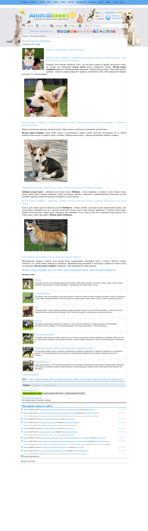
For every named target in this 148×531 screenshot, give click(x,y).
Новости (33, 2)
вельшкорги (88, 381)
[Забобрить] (101, 31)
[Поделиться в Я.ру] (84, 31)
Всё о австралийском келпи (49, 428)
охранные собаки (104, 379)
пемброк (76, 379)
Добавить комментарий (33, 398)
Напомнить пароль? (118, 18)
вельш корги (114, 381)
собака (45, 379)
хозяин (31, 379)
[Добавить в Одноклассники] (71, 31)
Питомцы (92, 2)
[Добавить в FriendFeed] (110, 31)
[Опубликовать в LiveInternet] (78, 31)
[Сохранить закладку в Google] (107, 31)
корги (56, 381)
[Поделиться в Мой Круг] (104, 31)
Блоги (56, 2)
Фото (49, 2)
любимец (37, 381)
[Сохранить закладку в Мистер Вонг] (114, 31)
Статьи (42, 2)
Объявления (81, 2)
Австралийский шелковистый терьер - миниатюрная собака (59, 409)
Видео (108, 2)
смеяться (52, 379)
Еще (122, 2)
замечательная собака (67, 381)
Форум (100, 2)
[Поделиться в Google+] (75, 31)
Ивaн (38, 44)
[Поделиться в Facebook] (58, 31)
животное (79, 381)
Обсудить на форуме (31, 374)
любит (31, 381)
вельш (122, 381)
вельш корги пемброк (101, 381)
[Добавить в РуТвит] (97, 31)
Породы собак (89, 409)
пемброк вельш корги (64, 379)
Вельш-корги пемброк (38, 36)
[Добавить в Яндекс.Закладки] (88, 31)
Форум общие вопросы (91, 413)
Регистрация (115, 15)
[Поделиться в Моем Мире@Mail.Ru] (68, 31)
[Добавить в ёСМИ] (91, 31)
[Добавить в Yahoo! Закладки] (94, 31)
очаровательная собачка (89, 379)
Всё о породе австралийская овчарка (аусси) (54, 447)
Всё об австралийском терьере (49, 419)
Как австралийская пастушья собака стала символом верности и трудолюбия (65, 438)
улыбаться (38, 379)
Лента (115, 2)
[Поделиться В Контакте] (62, 31)
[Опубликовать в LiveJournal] (81, 31)
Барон (26, 409)
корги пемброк (47, 381)
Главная (25, 36)
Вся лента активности (31, 456)
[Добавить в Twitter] (65, 31)
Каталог (71, 2)
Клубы (63, 2)
